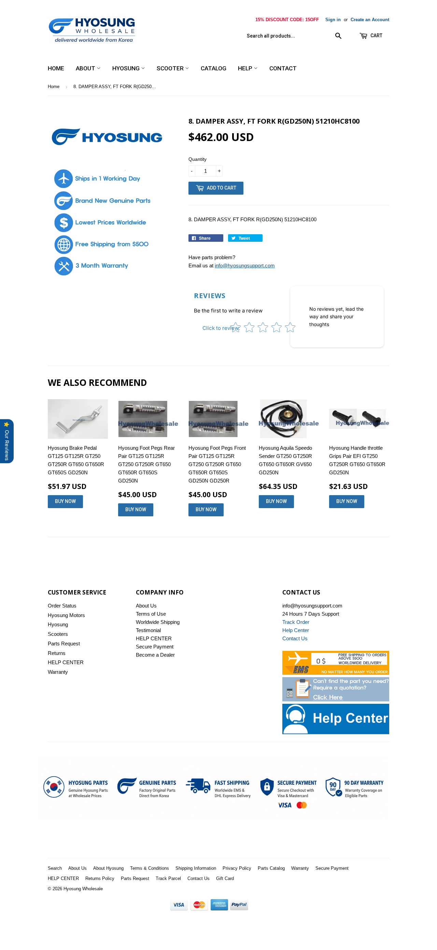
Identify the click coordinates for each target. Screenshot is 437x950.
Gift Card (225, 878)
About (86, 68)
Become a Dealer (155, 655)
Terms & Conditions (149, 868)
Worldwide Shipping (158, 622)
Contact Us (198, 878)
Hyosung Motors (66, 615)
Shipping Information (195, 868)
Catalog (213, 68)
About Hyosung (108, 868)
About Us (146, 606)
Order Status (62, 606)
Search (55, 868)
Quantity (197, 159)
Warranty (58, 672)
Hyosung (126, 68)
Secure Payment (154, 646)
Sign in (333, 19)
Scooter (171, 68)
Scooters (58, 634)
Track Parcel (168, 878)
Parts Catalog (271, 868)
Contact (283, 68)
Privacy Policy (237, 868)
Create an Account (370, 19)
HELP (246, 68)
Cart (375, 35)
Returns (57, 653)
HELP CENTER (66, 662)
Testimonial (148, 630)
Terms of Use (151, 614)
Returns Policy (99, 878)
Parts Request (64, 643)
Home (56, 68)
